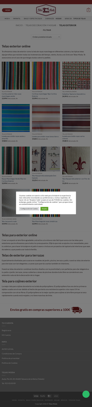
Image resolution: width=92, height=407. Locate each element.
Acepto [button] (44, 209)
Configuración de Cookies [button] (29, 209)
